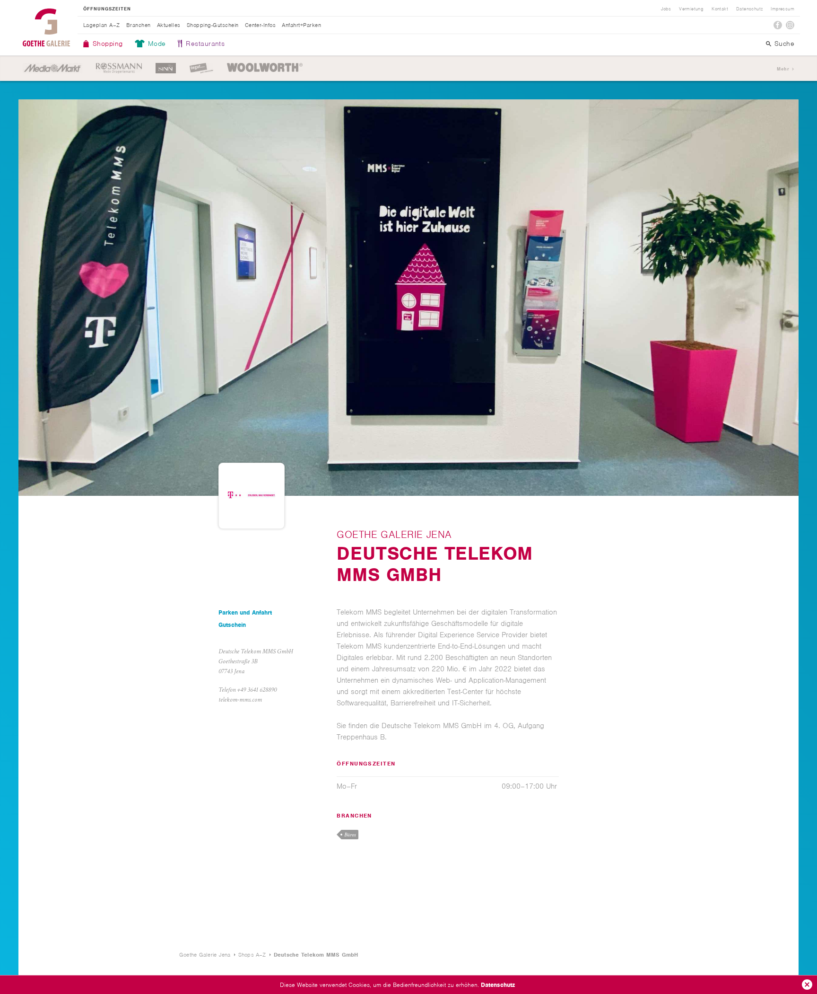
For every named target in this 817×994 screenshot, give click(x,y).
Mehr (783, 68)
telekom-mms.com (240, 699)
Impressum (782, 9)
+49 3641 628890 (257, 690)
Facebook (778, 25)
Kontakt (720, 9)
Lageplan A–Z (101, 25)
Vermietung (691, 9)
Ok (807, 984)
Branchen (138, 25)
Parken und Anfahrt (245, 612)
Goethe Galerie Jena (46, 27)
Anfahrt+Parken (301, 25)
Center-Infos (260, 25)
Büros (350, 834)
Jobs (666, 9)
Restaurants (205, 43)
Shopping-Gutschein (213, 25)
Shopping (108, 43)
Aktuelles (169, 25)
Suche (784, 43)
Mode (157, 43)
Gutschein (232, 625)
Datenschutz (498, 985)
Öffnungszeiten (107, 9)
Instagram (790, 25)
